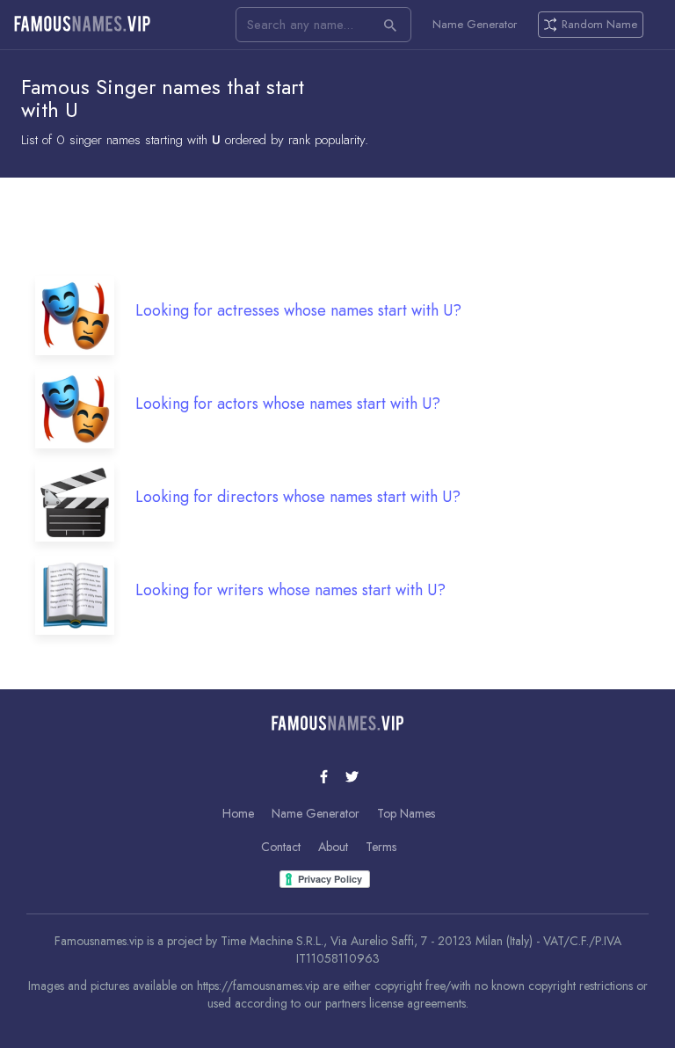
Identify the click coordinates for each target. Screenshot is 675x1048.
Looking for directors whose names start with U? (298, 496)
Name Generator (474, 25)
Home (238, 813)
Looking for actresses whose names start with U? (298, 310)
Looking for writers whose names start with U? (290, 590)
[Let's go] (390, 24)
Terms (381, 846)
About (333, 846)
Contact (281, 846)
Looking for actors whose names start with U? (287, 403)
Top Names (406, 813)
